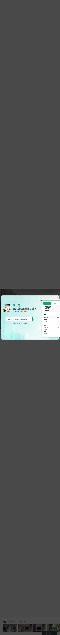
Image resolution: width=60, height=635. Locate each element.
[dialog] (30, 317)
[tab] (47, 303)
